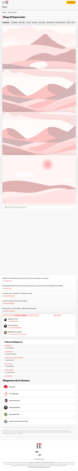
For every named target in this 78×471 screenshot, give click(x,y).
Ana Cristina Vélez (13, 393)
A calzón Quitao (10, 372)
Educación (22, 22)
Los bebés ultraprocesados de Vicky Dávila (15, 301)
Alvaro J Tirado (7, 288)
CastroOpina (8, 345)
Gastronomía (50, 22)
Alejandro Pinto (8, 281)
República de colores (15, 332)
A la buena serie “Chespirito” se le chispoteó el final (17, 293)
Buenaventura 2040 (14, 414)
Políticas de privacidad (48, 462)
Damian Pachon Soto (14, 400)
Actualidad (14, 22)
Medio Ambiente (60, 22)
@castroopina (10, 348)
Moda (68, 22)
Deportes (35, 22)
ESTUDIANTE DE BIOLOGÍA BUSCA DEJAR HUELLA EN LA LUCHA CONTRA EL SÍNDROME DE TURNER (32, 286)
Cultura (28, 22)
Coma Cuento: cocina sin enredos (14, 358)
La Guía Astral (8, 376)
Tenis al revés (8, 364)
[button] (75, 22)
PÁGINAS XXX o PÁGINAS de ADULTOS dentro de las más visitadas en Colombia (25, 278)
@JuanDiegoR (10, 366)
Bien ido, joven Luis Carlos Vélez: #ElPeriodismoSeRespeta (19, 308)
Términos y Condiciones (35, 462)
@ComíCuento (10, 360)
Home (4, 12)
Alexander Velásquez (9, 296)
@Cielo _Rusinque (11, 354)
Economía (42, 22)
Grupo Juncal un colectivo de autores (18, 421)
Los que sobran (9, 351)
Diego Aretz (12, 387)
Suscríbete (71, 2)
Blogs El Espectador (14, 17)
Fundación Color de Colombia (18, 334)
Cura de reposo (13, 325)
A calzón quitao (9, 370)
